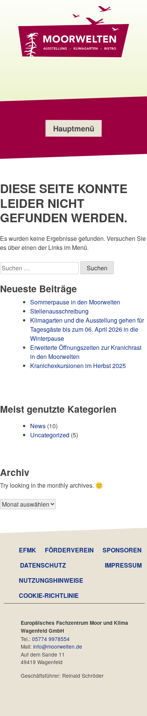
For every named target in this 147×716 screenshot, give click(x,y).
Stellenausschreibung (59, 311)
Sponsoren (122, 550)
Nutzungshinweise (51, 580)
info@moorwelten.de (57, 646)
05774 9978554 (51, 639)
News (38, 425)
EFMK (27, 550)
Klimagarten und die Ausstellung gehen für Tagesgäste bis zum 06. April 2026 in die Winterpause (87, 329)
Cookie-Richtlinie (49, 595)
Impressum (123, 565)
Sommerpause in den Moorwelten (75, 302)
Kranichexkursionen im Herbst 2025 (78, 365)
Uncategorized (49, 435)
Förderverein (69, 550)
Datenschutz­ (43, 565)
